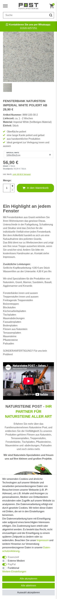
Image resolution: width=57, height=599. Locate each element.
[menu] (6, 6)
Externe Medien (16, 560)
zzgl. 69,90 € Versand (22, 174)
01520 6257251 (30, 26)
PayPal (12, 564)
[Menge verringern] (12, 190)
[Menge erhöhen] (12, 186)
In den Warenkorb (37, 187)
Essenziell (13, 557)
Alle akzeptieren (28, 578)
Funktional (13, 568)
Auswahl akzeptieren (28, 592)
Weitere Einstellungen (14, 571)
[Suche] (51, 15)
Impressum (43, 540)
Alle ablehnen (28, 585)
